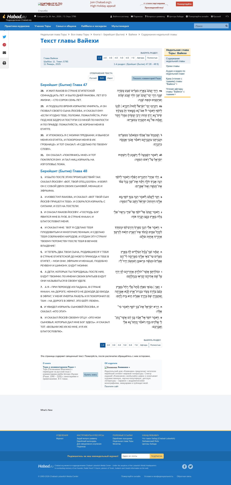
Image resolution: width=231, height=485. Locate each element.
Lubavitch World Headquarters (144, 465)
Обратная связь (184, 476)
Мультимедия (120, 26)
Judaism (118, 468)
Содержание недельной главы (159, 34)
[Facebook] (184, 466)
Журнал (59, 438)
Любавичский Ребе (150, 441)
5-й (121, 58)
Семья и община (66, 26)
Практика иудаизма (17, 26)
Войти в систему (121, 16)
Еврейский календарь (86, 441)
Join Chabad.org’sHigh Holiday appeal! (103, 4)
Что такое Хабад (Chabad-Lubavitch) (158, 438)
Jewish (128, 468)
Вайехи (133, 34)
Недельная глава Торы (53, 34)
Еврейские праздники (122, 438)
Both (102, 78)
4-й (116, 58)
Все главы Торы (80, 34)
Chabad (89, 465)
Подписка (81, 447)
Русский (93, 78)
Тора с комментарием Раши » (59, 367)
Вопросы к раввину (156, 16)
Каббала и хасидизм (94, 26)
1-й (99, 58)
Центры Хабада (149, 444)
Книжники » (124, 367)
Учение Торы (43, 26)
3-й (110, 58)
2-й (105, 58)
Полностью (152, 58)
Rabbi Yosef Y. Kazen (92, 468)
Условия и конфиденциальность (158, 476)
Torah (111, 468)
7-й (132, 58)
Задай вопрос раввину (87, 438)
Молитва (117, 444)
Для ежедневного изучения (89, 444)
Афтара (140, 58)
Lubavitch (96, 465)
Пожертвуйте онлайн (198, 16)
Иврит (110, 78)
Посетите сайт (111, 386)
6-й (127, 58)
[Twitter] (190, 466)
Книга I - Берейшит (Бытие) (108, 34)
